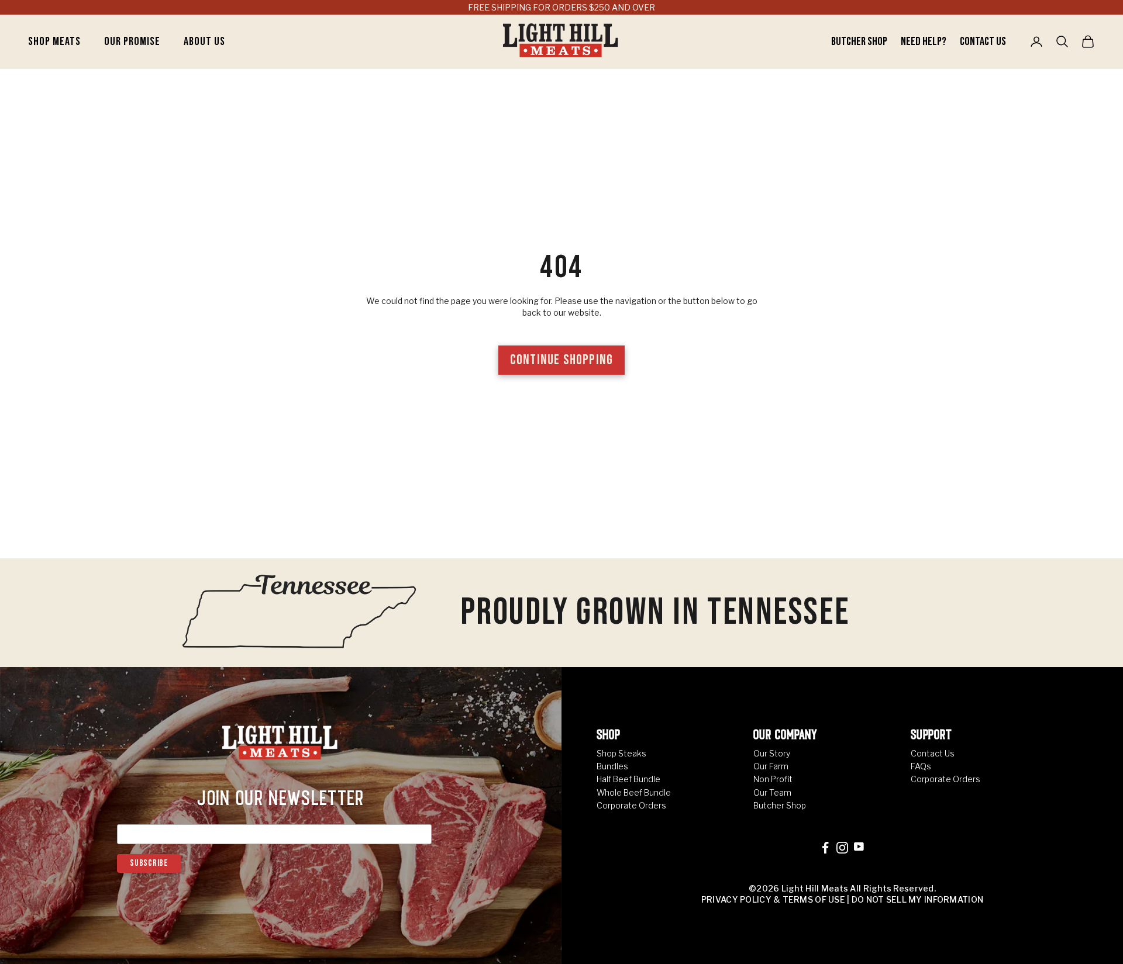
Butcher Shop (860, 41)
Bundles (612, 766)
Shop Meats (54, 41)
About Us (204, 41)
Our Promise (132, 41)
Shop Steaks (621, 753)
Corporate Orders (631, 805)
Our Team (772, 792)
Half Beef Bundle (628, 779)
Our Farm (770, 766)
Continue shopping (561, 359)
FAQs (921, 766)
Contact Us (983, 41)
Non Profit (773, 779)
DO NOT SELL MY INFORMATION (917, 899)
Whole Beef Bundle (634, 792)
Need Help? (924, 41)
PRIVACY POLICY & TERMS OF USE (773, 899)
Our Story (771, 753)
